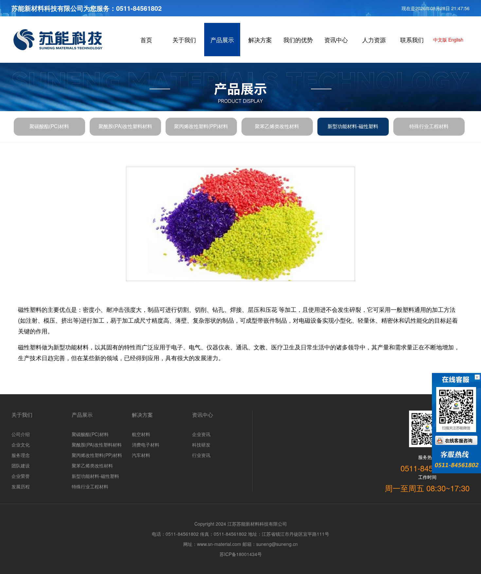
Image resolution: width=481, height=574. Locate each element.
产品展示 (222, 39)
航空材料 (141, 434)
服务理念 (20, 455)
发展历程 (20, 486)
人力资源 (374, 39)
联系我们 (412, 39)
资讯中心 (336, 39)
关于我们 (184, 39)
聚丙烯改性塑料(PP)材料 (201, 125)
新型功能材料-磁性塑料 (353, 125)
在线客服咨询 (458, 440)
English (455, 39)
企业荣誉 (20, 476)
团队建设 (20, 465)
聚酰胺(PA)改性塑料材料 (125, 125)
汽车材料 (141, 455)
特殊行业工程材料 (429, 125)
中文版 (439, 39)
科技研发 (201, 444)
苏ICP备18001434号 (241, 554)
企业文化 (20, 444)
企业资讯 (201, 434)
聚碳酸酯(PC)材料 (49, 125)
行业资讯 (201, 455)
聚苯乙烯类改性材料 (277, 125)
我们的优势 (298, 39)
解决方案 (260, 39)
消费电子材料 (145, 444)
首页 (146, 39)
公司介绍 (20, 434)
